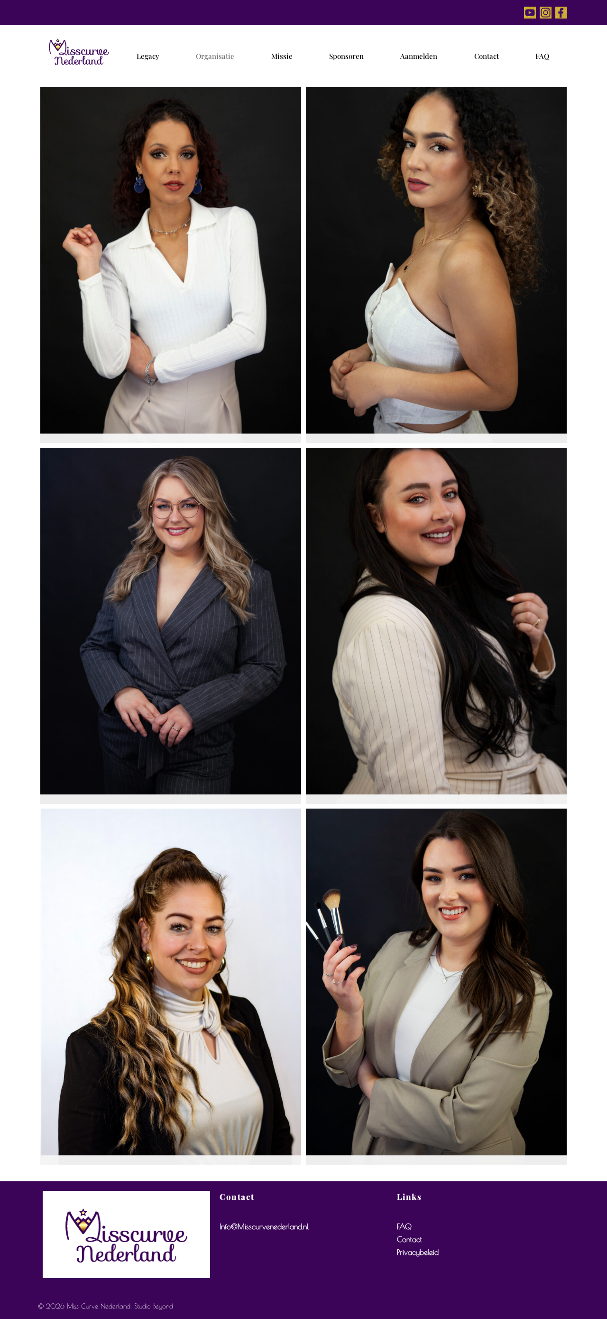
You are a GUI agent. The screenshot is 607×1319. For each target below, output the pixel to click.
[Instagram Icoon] (546, 13)
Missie (282, 56)
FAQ (542, 56)
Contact (486, 56)
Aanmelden (418, 56)
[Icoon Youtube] (530, 13)
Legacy (148, 56)
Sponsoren (346, 56)
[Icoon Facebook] (561, 13)
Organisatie (215, 56)
